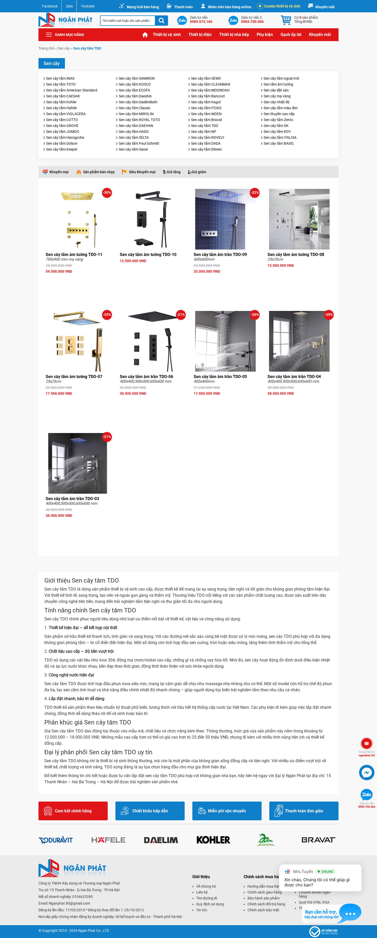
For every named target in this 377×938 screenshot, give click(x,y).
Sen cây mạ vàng (277, 96)
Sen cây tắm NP (203, 132)
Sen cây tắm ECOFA (134, 90)
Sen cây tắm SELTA (134, 137)
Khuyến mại (59, 172)
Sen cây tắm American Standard (71, 90)
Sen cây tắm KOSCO (135, 84)
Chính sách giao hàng (264, 892)
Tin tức (201, 910)
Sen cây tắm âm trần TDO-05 (220, 376)
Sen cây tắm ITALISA (280, 137)
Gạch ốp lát (291, 34)
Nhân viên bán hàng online (229, 7)
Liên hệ (201, 892)
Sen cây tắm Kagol (206, 102)
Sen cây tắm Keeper (61, 149)
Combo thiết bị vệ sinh (282, 6)
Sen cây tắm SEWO (206, 78)
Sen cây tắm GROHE (62, 126)
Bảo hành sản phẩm (263, 898)
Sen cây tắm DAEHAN (136, 126)
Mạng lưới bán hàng (143, 7)
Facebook (50, 6)
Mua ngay (78, 281)
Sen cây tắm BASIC (279, 143)
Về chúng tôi (206, 886)
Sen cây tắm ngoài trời (281, 78)
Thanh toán (183, 7)
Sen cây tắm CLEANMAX (210, 84)
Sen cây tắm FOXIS (206, 108)
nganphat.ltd (367, 753)
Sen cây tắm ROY (277, 132)
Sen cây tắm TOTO (61, 84)
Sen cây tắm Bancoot (208, 96)
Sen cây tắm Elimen (206, 149)
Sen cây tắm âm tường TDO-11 (74, 254)
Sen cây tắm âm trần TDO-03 (72, 498)
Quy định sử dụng (210, 904)
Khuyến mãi (325, 7)
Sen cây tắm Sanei (133, 149)
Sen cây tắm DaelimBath (138, 102)
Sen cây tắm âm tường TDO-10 (148, 254)
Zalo (69, 6)
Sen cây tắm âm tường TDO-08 (295, 254)
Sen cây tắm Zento (278, 120)
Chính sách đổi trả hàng (266, 904)
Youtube (87, 6)
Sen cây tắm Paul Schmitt (139, 143)
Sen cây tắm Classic (134, 108)
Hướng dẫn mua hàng (264, 886)
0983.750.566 (366, 805)
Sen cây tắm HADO (134, 132)
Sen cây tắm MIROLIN (136, 114)
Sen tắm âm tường (278, 84)
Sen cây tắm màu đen (281, 108)
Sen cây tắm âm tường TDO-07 (74, 376)
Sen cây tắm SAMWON (137, 78)
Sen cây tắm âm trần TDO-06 (146, 376)
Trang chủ (145, 34)
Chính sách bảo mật (263, 910)
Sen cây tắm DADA (206, 143)
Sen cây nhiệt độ (277, 102)
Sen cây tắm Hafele (61, 108)
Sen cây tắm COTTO (62, 120)
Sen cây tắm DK (276, 126)
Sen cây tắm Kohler (61, 102)
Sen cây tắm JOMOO (62, 132)
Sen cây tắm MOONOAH (210, 90)
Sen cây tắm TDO (204, 126)
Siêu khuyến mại (142, 172)
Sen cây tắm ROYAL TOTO (139, 120)
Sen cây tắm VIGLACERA (66, 114)
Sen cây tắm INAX (60, 78)
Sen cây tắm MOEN (206, 114)
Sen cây (64, 48)
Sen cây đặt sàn (276, 90)
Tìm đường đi (206, 898)
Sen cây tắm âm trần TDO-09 (220, 254)
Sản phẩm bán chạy (99, 172)
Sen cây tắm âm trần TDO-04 (294, 376)
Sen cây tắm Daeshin (135, 96)
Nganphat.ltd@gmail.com (69, 903)
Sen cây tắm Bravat (206, 120)
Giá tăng (174, 172)
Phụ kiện (265, 34)
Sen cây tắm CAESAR (63, 96)
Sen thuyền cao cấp (279, 114)
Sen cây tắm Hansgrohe (65, 137)
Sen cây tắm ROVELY (207, 137)
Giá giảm (199, 172)
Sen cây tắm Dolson (61, 143)
